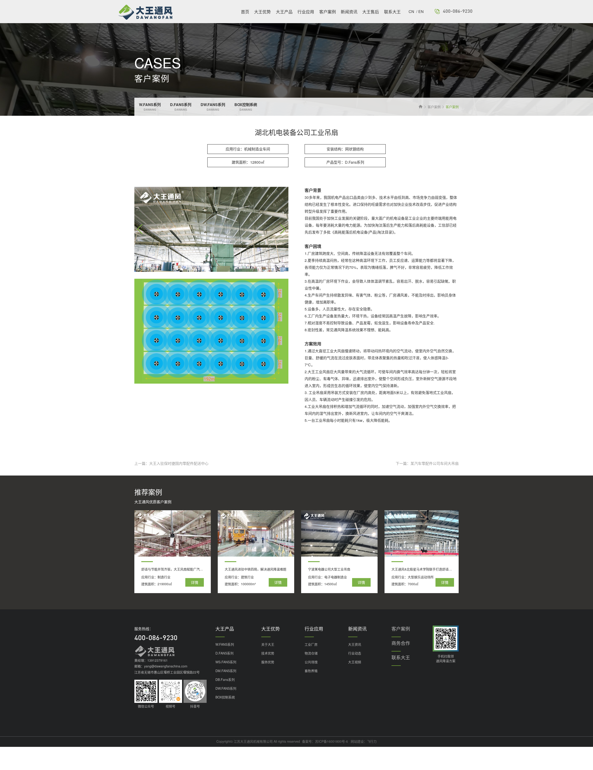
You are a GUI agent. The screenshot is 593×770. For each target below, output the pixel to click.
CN (412, 11)
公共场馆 (311, 662)
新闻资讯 (349, 12)
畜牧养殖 (311, 670)
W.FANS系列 (224, 644)
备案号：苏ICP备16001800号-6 (325, 741)
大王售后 (370, 12)
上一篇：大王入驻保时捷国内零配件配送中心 (171, 463)
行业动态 (354, 653)
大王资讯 (354, 644)
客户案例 (327, 12)
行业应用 (305, 12)
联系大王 (392, 12)
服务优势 (267, 662)
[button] (283, 229)
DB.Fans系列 (225, 679)
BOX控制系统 (225, 697)
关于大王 (267, 644)
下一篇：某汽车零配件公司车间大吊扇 (427, 463)
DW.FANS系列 (225, 688)
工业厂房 (311, 644)
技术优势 (267, 653)
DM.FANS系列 (225, 670)
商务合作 (400, 643)
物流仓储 (311, 653)
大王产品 (284, 12)
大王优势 (262, 12)
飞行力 (372, 741)
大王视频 (354, 662)
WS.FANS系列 (225, 662)
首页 (245, 12)
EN (421, 11)
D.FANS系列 (224, 653)
